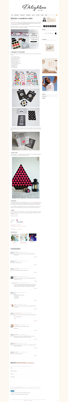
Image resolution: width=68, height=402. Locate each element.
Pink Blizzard (16, 324)
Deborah (15, 343)
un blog (18, 154)
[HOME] (12, 15)
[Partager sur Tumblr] (20, 222)
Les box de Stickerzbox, (34, 202)
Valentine (15, 276)
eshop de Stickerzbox (17, 212)
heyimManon (16, 334)
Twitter (15, 226)
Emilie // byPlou (16, 268)
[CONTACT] (46, 15)
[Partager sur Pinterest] (22, 222)
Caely (15, 304)
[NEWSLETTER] (43, 94)
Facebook (18, 226)
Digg (23, 226)
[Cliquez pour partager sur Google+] (16, 222)
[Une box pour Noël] (32, 237)
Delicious (21, 226)
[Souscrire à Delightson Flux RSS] (56, 15)
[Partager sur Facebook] (18, 222)
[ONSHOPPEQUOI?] (16, 15)
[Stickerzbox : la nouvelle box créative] (22, 18)
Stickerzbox (15, 23)
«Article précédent (13, 229)
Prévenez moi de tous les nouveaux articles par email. (19, 394)
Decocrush (19, 26)
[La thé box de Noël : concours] (14, 237)
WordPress (31, 400)
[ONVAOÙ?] (33, 15)
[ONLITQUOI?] (38, 15)
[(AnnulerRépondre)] (30, 362)
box (13, 225)
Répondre (35, 264)
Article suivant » (19, 229)
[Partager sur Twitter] (19, 222)
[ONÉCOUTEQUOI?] (22, 15)
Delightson (25, 400)
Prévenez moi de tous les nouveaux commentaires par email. (20, 392)
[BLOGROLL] (42, 15)
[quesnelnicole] (22, 363)
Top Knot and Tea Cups (17, 313)
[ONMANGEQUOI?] (28, 15)
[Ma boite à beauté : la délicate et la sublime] (23, 237)
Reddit (25, 226)
